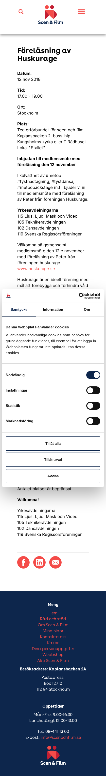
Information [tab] (53, 309)
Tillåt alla (53, 443)
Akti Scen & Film (53, 661)
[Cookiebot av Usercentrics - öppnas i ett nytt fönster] (78, 296)
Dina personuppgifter (53, 649)
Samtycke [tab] (19, 309)
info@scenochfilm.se (61, 738)
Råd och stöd (53, 619)
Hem (53, 613)
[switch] (93, 390)
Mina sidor (53, 631)
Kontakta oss (53, 637)
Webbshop (53, 655)
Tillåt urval (53, 460)
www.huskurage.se (36, 268)
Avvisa (53, 476)
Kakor (53, 643)
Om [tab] (87, 309)
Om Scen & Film (53, 625)
